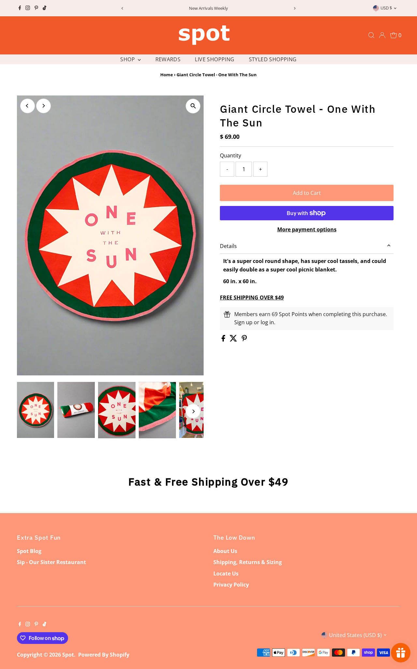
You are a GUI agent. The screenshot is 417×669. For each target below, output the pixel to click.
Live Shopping (214, 59)
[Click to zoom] (193, 106)
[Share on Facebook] (224, 339)
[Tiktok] (44, 8)
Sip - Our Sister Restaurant (51, 562)
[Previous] (122, 8)
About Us (225, 551)
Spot (68, 654)
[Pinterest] (36, 8)
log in (267, 322)
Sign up (243, 322)
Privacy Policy (231, 584)
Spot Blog (29, 551)
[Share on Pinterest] (244, 339)
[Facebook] (20, 8)
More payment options (307, 229)
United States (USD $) (355, 635)
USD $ (386, 8)
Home (166, 75)
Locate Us (225, 573)
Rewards (168, 59)
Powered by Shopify (103, 654)
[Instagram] (28, 8)
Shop (128, 59)
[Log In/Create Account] (382, 35)
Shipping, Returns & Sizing (247, 562)
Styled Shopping (273, 59)
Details (228, 246)
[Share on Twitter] (234, 339)
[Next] (294, 8)
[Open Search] (371, 35)
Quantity (230, 155)
